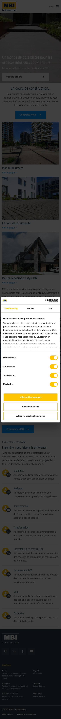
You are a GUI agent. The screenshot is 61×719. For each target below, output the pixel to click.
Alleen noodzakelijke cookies (30, 416)
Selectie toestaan (30, 406)
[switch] (54, 367)
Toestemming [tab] (11, 308)
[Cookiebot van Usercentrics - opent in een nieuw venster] (45, 300)
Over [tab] (50, 308)
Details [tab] (30, 308)
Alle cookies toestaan (30, 397)
